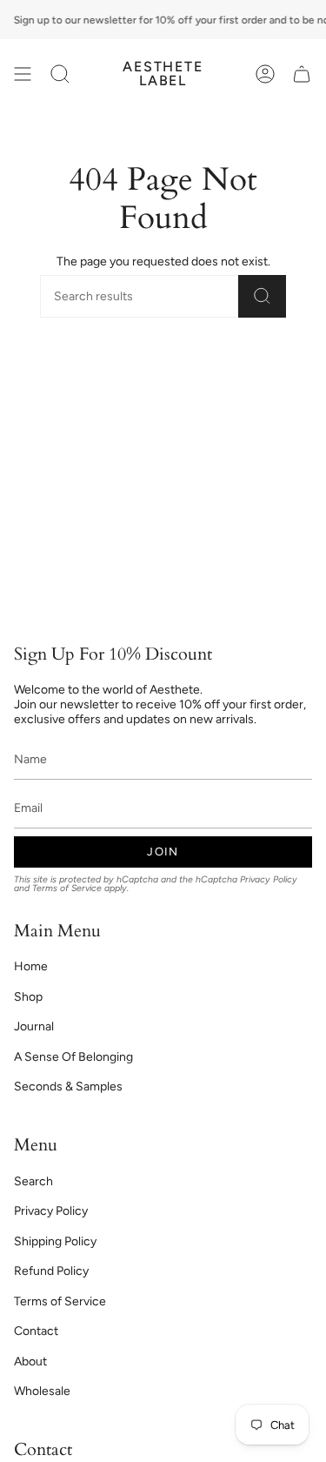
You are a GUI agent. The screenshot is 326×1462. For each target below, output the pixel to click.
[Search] (262, 296)
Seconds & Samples (68, 1086)
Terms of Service (67, 888)
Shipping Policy (55, 1241)
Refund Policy (51, 1271)
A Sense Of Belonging (73, 1057)
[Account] (265, 74)
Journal (34, 1026)
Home (31, 966)
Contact (36, 1331)
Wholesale (42, 1391)
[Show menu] (23, 74)
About (30, 1361)
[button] (60, 74)
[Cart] (301, 74)
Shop (28, 996)
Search (33, 1181)
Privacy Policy (268, 879)
